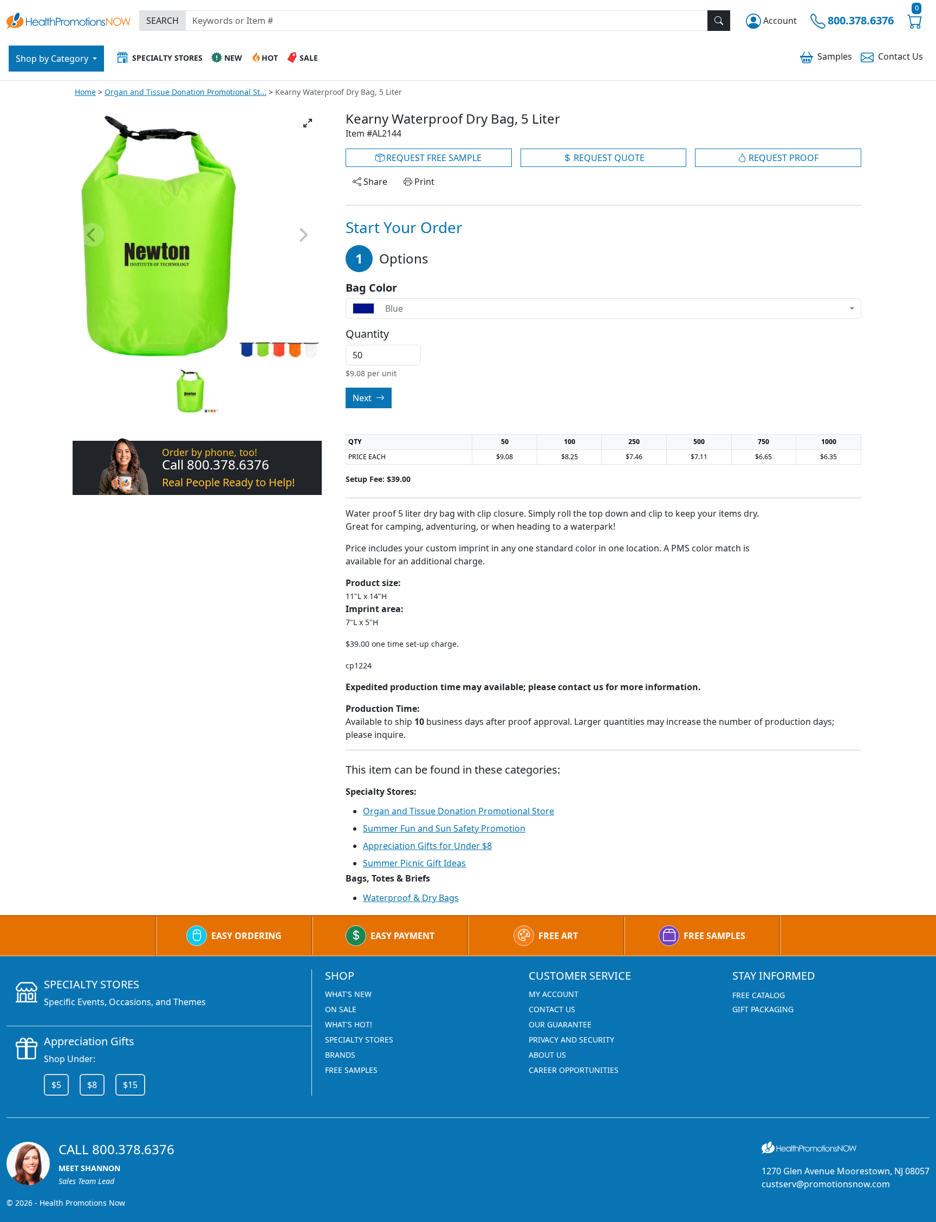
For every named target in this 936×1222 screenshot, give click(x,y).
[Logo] (68, 19)
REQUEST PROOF (782, 158)
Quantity (367, 333)
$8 (92, 1085)
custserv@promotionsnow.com (826, 1184)
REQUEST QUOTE (608, 158)
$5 (56, 1085)
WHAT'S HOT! (348, 1024)
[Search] (718, 20)
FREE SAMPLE (433, 158)
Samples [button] (834, 56)
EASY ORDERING (246, 936)
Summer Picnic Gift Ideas (414, 863)
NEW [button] (233, 58)
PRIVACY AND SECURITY (571, 1039)
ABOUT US (547, 1055)
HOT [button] (270, 58)
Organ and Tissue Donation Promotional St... (185, 92)
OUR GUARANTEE (560, 1024)
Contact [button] (900, 56)
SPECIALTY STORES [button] (167, 58)
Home (85, 92)
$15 (130, 1085)
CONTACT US (552, 1009)
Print (423, 182)
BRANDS (340, 1055)
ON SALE (340, 1009)
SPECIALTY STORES (359, 1039)
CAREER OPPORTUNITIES (574, 1070)
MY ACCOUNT (553, 994)
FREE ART (558, 936)
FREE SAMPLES (714, 936)
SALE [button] (309, 58)
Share (374, 182)
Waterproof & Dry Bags (411, 898)
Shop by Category (53, 59)
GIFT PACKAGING (763, 1009)
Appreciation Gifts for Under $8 (427, 846)
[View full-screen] (307, 123)
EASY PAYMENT (402, 936)
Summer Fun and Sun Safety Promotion (444, 828)
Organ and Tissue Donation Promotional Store (458, 811)
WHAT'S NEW (348, 994)
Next (363, 398)
